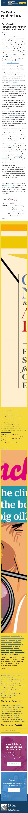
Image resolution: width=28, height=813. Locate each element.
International (16, 426)
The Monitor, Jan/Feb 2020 (11, 654)
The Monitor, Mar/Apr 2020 (11, 434)
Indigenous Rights (16, 424)
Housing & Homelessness (6, 422)
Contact (12, 790)
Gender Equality (16, 418)
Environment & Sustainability (7, 418)
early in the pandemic (13, 63)
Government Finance (5, 420)
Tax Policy (23, 430)
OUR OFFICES (13, 794)
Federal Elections (17, 641)
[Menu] (4, 3)
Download (4, 33)
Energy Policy (18, 416)
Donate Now (22, 3)
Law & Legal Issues (5, 428)
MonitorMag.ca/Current (9, 185)
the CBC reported (12, 66)
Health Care (12, 420)
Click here (10, 187)
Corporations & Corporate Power (8, 414)
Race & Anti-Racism (5, 430)
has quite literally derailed (15, 115)
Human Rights (15, 422)
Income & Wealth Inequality (6, 424)
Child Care (3, 412)
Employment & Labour (10, 416)
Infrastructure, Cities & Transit (7, 426)
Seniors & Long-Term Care (15, 430)
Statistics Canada (15, 85)
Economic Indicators (19, 414)
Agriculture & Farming (5, 410)
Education (3, 416)
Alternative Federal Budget (16, 410)
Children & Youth (9, 412)
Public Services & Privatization (16, 428)
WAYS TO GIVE (13, 764)
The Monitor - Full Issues (6, 431)
